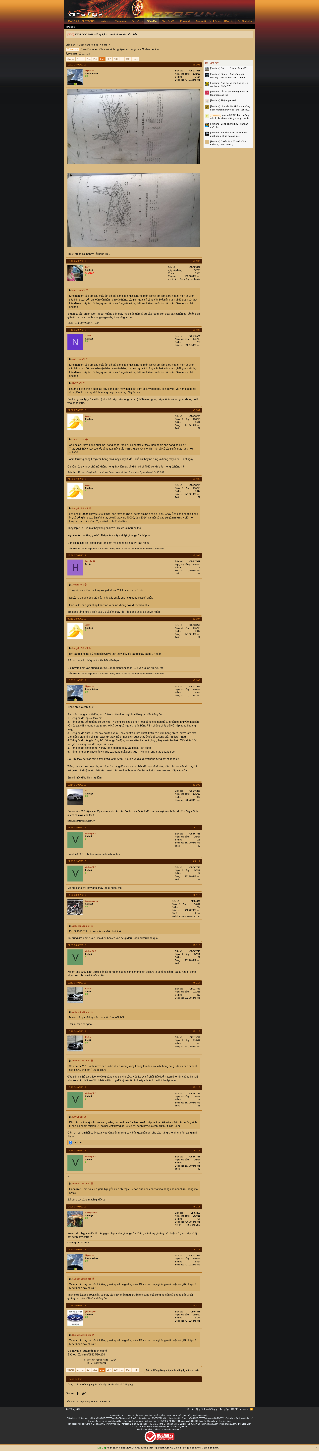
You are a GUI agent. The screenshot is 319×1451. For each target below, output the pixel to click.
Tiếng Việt (74, 1409)
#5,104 (196, 410)
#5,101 (196, 64)
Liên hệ (190, 1409)
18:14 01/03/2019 (76, 784)
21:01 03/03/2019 (76, 945)
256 (102, 59)
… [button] (82, 59)
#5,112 (196, 895)
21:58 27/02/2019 (76, 479)
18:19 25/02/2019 (76, 330)
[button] (142, 21)
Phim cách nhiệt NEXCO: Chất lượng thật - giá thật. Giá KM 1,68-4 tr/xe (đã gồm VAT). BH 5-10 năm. (162, 1447)
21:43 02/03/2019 (76, 861)
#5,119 (196, 1249)
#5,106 (196, 555)
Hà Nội (197, 913)
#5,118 (196, 1206)
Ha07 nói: (77, 383)
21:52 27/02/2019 (76, 410)
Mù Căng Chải (193, 1225)
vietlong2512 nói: (81, 926)
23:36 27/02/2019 (76, 555)
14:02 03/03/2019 (76, 895)
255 (95, 59)
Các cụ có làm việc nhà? (228, 68)
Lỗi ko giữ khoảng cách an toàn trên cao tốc (229, 93)
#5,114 (196, 982)
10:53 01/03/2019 (76, 680)
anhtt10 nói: (78, 439)
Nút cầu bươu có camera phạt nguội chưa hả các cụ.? (228, 134)
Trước (71, 59)
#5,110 (196, 827)
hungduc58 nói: (80, 508)
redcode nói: (78, 290)
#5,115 (196, 1031)
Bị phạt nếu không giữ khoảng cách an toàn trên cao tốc (227, 76)
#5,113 (196, 945)
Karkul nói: (77, 1116)
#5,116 (196, 1087)
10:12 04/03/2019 (76, 982)
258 (116, 59)
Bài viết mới (212, 63)
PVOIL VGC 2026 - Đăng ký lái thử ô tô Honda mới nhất (106, 34)
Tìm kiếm (70, 26)
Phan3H (72, 53)
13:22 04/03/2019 (76, 1087)
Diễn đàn (152, 21)
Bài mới (136, 21)
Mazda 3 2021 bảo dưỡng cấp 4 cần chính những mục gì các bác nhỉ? (230, 117)
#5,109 (196, 784)
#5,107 (196, 619)
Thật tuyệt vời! (223, 100)
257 (109, 59)
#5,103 (196, 330)
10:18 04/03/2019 (76, 1031)
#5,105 (196, 479)
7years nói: (78, 584)
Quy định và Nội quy (206, 1409)
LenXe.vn (105, 21)
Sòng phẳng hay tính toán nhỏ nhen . (229, 125)
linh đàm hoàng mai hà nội (187, 279)
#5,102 (196, 261)
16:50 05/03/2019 (76, 1249)
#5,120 (196, 1305)
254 (89, 59)
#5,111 (196, 861)
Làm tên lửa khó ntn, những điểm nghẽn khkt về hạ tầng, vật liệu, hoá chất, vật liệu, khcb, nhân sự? (230, 108)
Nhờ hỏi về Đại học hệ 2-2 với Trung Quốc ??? (229, 85)
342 (128, 59)
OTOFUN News (239, 1409)
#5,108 (196, 680)
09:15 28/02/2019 (76, 619)
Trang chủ (121, 21)
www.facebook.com (190, 916)
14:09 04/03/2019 (76, 1206)
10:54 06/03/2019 (76, 1305)
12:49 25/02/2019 (76, 261)
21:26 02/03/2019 (76, 827)
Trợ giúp (224, 1409)
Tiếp (135, 59)
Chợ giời (201, 21)
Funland (185, 21)
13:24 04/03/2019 (76, 1150)
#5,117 (196, 1150)
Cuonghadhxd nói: (81, 1278)
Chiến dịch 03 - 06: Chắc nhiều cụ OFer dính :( (228, 143)
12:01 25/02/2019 (76, 64)
